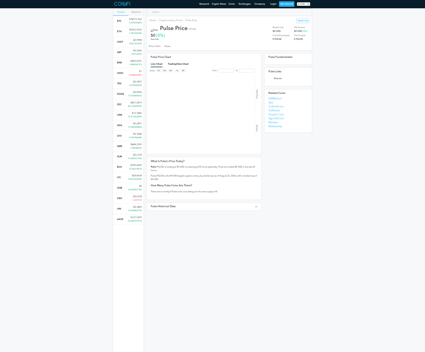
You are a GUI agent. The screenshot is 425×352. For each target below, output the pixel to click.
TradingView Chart (178, 64)
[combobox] (163, 12)
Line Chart (157, 64)
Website (278, 78)
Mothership (275, 126)
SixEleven (274, 110)
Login (273, 4)
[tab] (155, 46)
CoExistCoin (275, 106)
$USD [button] (301, 4)
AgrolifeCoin (276, 118)
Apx (270, 102)
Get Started (286, 4)
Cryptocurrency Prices (170, 20)
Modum (273, 122)
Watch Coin (303, 21)
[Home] (122, 4)
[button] (204, 207)
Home (152, 20)
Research (204, 4)
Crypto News (219, 4)
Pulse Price (191, 20)
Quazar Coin (276, 114)
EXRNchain (275, 98)
